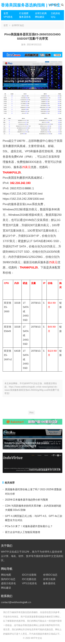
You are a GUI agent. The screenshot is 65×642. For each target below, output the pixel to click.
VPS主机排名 (29, 583)
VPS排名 (8, 16)
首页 (6, 13)
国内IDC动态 (8, 579)
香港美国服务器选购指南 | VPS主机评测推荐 (30, 10)
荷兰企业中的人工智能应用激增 (22, 532)
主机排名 (55, 13)
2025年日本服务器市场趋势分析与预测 (26, 499)
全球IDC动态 (18, 25)
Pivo (32, 412)
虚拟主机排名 (8, 583)
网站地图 (6, 574)
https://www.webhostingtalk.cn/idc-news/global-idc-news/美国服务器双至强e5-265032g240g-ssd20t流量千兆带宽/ (31, 390)
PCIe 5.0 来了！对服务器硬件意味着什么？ (29, 526)
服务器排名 (25, 16)
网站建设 (39, 16)
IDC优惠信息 (29, 579)
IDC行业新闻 (29, 574)
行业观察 (23, 13)
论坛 (53, 16)
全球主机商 (41, 13)
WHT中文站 (36, 638)
